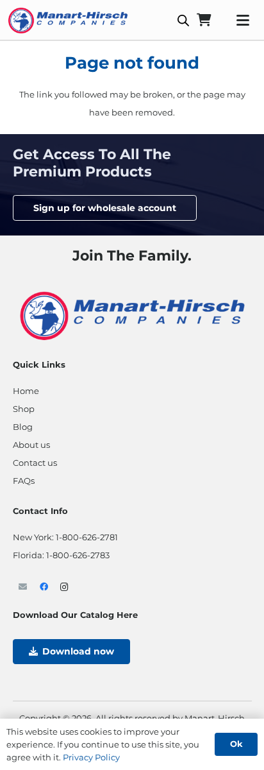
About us (31, 445)
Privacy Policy (91, 757)
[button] (242, 20)
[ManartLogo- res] (132, 314)
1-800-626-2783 (78, 555)
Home (26, 391)
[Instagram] (65, 587)
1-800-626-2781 (87, 537)
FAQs (24, 480)
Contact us (35, 463)
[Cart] (204, 20)
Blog (23, 427)
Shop (24, 409)
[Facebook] (43, 587)
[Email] (23, 587)
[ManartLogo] (68, 20)
